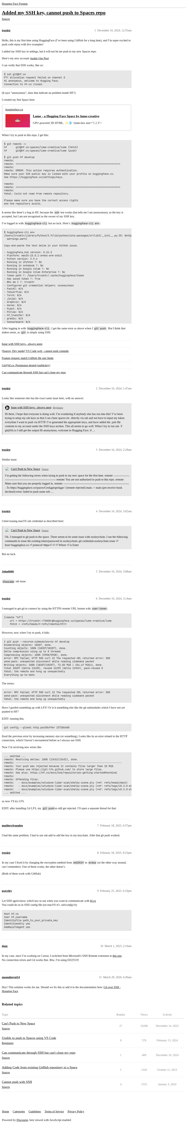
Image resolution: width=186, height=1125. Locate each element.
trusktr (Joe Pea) (39, 58)
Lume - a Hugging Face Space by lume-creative (66, 116)
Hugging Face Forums (15, 3)
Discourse (22, 1120)
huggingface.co (14, 109)
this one (117, 955)
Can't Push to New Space (25, 469)
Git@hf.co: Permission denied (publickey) (26, 365)
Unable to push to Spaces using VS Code (29, 1038)
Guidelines (35, 1111)
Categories (19, 1111)
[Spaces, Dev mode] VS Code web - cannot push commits (35, 351)
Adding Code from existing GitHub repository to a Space (39, 1067)
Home (5, 1111)
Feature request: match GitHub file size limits (27, 358)
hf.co (93, 900)
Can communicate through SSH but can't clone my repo (34, 372)
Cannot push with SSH (17, 1082)
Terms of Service (54, 1111)
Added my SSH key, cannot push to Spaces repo (54, 12)
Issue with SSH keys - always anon (22, 343)
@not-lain (8, 581)
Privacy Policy (76, 1111)
